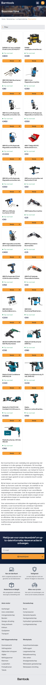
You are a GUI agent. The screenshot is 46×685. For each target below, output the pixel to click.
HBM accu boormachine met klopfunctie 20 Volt (34, 179)
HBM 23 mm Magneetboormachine (32, 81)
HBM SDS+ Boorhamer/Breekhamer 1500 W (33, 310)
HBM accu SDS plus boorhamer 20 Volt (8, 212)
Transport (5, 634)
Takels (4, 670)
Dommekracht (7, 645)
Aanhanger (6, 609)
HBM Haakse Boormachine (33, 211)
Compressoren (28, 612)
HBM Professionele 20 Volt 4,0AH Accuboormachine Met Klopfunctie (11, 277)
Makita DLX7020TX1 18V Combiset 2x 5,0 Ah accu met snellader (11, 408)
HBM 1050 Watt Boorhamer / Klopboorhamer (11, 81)
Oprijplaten (6, 630)
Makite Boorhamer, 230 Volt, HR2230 (11, 441)
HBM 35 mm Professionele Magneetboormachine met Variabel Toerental (11, 114)
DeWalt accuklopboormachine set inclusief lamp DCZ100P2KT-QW (34, 48)
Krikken (4, 627)
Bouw (25, 609)
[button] (37, 3)
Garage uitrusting (8, 621)
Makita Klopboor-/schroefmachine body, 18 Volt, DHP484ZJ (33, 408)
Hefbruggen (27, 648)
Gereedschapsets (29, 615)
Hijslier (4, 654)
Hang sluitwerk (7, 624)
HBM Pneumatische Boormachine (31, 245)
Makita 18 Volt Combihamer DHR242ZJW (11, 375)
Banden (4, 618)
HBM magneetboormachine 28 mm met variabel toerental (11, 245)
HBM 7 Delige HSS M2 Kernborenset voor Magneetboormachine (32, 146)
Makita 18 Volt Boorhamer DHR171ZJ (33, 343)
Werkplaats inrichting (30, 667)
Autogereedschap (8, 615)
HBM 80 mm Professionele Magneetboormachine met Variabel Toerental (11, 179)
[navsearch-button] (42, 3)
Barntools (7, 2)
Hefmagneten (7, 648)
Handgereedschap (30, 618)
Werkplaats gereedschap (32, 664)
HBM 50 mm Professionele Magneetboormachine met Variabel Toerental (33, 114)
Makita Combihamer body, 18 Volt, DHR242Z (34, 375)
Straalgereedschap (30, 661)
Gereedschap (11, 19)
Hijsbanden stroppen (9, 651)
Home (3, 19)
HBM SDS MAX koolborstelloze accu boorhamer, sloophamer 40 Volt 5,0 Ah (11, 310)
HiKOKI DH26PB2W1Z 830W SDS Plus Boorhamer (11, 343)
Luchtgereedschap (21, 19)
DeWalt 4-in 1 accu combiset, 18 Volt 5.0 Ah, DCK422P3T (11, 48)
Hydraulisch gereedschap (32, 621)
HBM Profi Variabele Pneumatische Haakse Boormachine (32, 277)
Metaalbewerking (29, 654)
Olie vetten (27, 658)
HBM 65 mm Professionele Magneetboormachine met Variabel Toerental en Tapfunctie (11, 146)
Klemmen (5, 661)
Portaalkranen (7, 667)
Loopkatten (6, 664)
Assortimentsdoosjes (30, 645)
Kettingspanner (7, 658)
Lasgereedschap (29, 651)
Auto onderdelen (8, 612)
